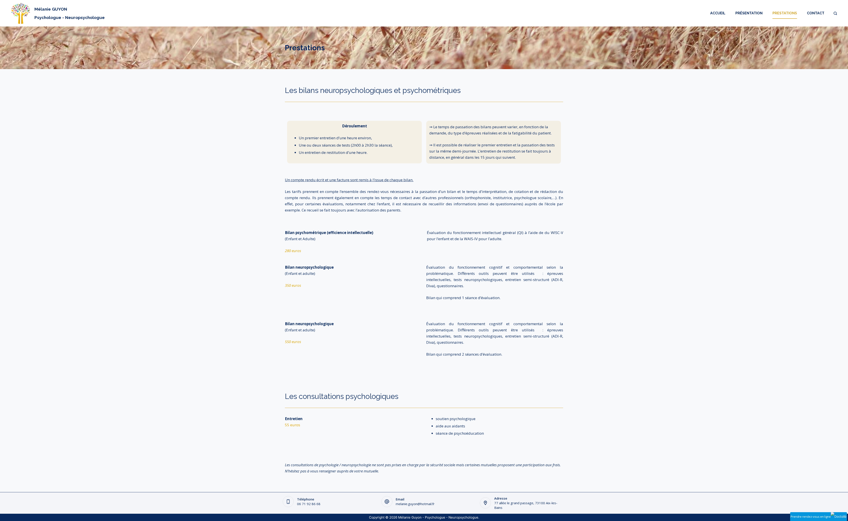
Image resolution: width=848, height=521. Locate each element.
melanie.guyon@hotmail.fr (415, 504)
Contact (815, 13)
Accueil (717, 13)
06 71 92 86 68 (308, 504)
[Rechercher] (835, 13)
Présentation (749, 13)
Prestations (784, 13)
